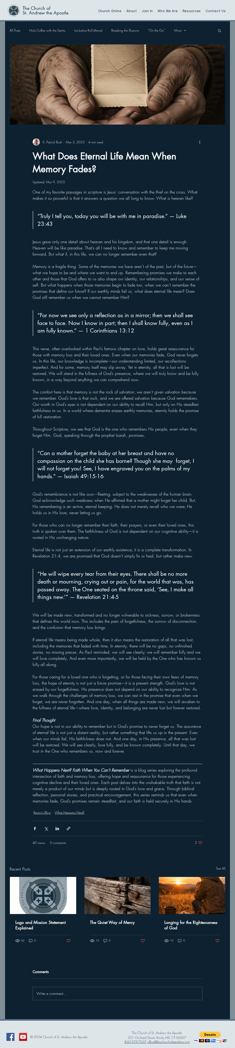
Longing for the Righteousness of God (190, 925)
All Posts (15, 30)
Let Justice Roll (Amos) (88, 30)
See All (220, 868)
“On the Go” (156, 30)
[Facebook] (10, 1037)
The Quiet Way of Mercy (112, 922)
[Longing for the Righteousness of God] (192, 895)
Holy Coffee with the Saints (47, 30)
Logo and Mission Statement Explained (40, 925)
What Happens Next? (69, 812)
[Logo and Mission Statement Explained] (43, 895)
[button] (219, 30)
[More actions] (199, 142)
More (178, 30)
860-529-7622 (135, 1042)
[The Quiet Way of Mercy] (117, 895)
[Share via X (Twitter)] (46, 828)
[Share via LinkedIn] (57, 828)
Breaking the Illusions (125, 30)
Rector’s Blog (42, 812)
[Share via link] (68, 828)
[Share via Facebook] (35, 828)
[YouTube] (23, 1037)
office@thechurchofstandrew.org (168, 1042)
